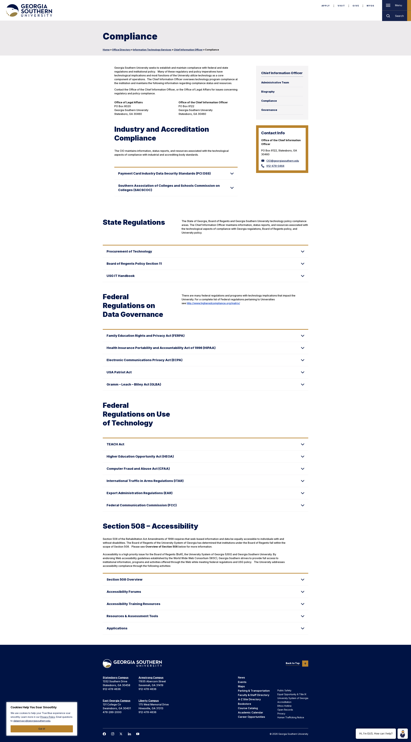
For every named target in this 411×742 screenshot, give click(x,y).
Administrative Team (275, 82)
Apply (326, 5)
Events (242, 682)
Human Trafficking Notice (290, 717)
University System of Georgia (292, 698)
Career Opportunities (251, 716)
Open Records (285, 709)
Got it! (41, 728)
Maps (241, 686)
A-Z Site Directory (249, 699)
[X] (121, 734)
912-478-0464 (275, 165)
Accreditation (284, 702)
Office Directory (121, 49)
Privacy (281, 713)
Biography (268, 91)
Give (356, 5)
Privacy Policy (47, 717)
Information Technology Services (152, 49)
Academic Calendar (250, 712)
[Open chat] (403, 734)
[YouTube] (137, 734)
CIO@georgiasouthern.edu (282, 160)
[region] (41, 719)
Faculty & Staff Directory (253, 695)
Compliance (269, 100)
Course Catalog (248, 708)
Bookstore (244, 703)
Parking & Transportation (254, 690)
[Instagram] (112, 733)
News (241, 677)
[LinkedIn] (129, 734)
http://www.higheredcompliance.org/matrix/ (213, 303)
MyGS (370, 5)
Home (106, 49)
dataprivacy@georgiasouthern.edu (31, 720)
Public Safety (284, 690)
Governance (269, 110)
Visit (341, 5)
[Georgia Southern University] (28, 10)
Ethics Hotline (284, 705)
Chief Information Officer (188, 49)
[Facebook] (104, 734)
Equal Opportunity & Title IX (291, 694)
